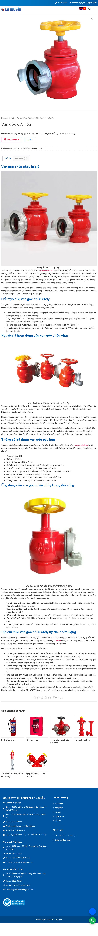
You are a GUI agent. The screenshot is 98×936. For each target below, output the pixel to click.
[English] (81, 9)
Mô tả (8, 158)
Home (3, 118)
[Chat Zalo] (92, 911)
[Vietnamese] (84, 9)
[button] (89, 9)
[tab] (7, 158)
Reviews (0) (21, 158)
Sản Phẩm (11, 118)
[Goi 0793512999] (92, 920)
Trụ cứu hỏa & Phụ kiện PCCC (28, 118)
